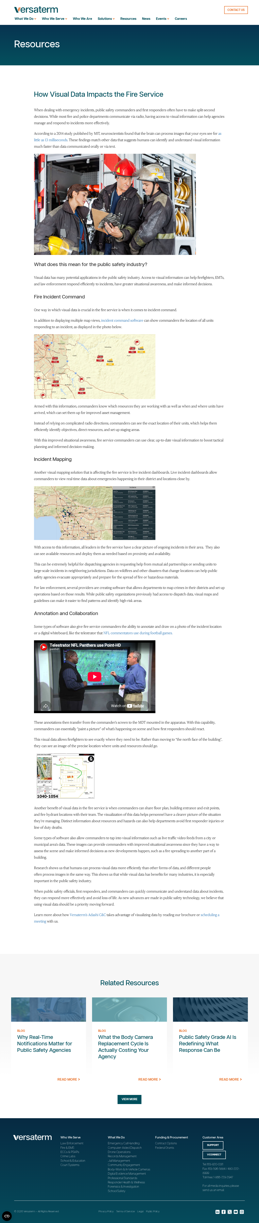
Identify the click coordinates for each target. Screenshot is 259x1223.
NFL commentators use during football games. (138, 633)
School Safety (116, 1191)
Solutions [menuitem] (105, 19)
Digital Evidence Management (127, 1173)
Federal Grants (164, 1147)
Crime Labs (68, 1156)
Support (213, 1145)
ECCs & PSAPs (70, 1152)
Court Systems (70, 1165)
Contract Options (166, 1143)
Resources (128, 19)
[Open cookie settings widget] (7, 1216)
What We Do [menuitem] (24, 19)
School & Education (73, 1160)
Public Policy (152, 1211)
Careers (181, 19)
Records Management (122, 1156)
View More (129, 1099)
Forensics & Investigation (123, 1186)
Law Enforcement (72, 1143)
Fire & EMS (67, 1147)
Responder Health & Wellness (126, 1182)
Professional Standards (122, 1178)
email (220, 1190)
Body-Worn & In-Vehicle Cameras (129, 1169)
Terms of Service (125, 1211)
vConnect (214, 1154)
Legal (140, 1211)
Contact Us (236, 10)
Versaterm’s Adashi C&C (88, 915)
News (146, 19)
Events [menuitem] (161, 19)
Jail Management (119, 1160)
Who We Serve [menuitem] (53, 19)
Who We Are (82, 19)
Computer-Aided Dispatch (125, 1147)
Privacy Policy (106, 1211)
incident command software (122, 320)
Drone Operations (119, 1152)
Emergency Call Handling (124, 1143)
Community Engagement (124, 1165)
